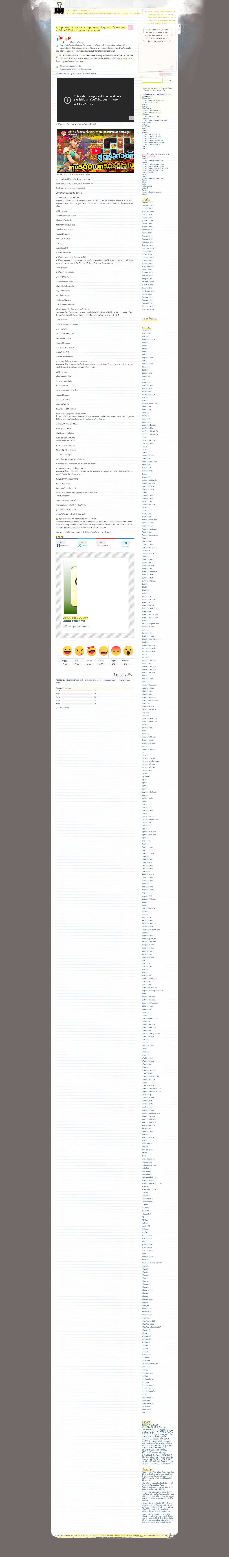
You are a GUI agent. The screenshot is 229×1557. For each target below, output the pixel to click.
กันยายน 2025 (147, 236)
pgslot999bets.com (150, 820)
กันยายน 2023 (147, 297)
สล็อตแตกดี (146, 1330)
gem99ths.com (147, 544)
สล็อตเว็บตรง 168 (148, 1321)
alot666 (145, 398)
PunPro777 (146, 850)
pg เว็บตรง (146, 777)
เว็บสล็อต (145, 1376)
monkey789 (146, 703)
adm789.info (147, 388)
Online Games (147, 740)
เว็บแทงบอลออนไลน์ (149, 1391)
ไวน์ (143, 1413)
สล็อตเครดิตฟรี (147, 1315)
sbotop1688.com (148, 908)
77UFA (144, 361)
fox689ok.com (147, 523)
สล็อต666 (145, 1275)
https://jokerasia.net (151, 144)
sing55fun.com (148, 945)
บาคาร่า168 (146, 1196)
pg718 (144, 783)
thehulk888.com (148, 1024)
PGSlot (144, 804)
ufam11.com (146, 1064)
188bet (144, 346)
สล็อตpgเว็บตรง (147, 1300)
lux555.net (146, 664)
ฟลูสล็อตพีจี (146, 1226)
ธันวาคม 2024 (147, 264)
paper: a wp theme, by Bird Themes (114, 1537)
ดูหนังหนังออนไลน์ (148, 1159)
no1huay (145, 725)
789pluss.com (147, 364)
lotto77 (145, 654)
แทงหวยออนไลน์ (147, 1404)
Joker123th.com (148, 599)
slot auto (146, 963)
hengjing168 (147, 560)
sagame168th (147, 896)
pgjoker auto (147, 798)
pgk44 (144, 801)
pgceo (144, 789)
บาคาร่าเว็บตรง (147, 1202)
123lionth (146, 333)
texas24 (145, 1015)
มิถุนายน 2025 (147, 245)
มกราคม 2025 (147, 261)
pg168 (144, 780)
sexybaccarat (147, 172)
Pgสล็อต (145, 838)
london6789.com (148, 645)
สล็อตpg (145, 1297)
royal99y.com (147, 887)
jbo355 (144, 584)
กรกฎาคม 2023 (147, 303)
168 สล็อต (145, 336)
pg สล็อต (145, 774)
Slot (144, 960)
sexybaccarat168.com (151, 930)
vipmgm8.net (147, 1101)
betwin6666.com (148, 440)
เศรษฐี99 (145, 1394)
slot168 (145, 969)
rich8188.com (147, 878)
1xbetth (145, 128)
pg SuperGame (147, 771)
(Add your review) (62, 708)
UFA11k (144, 1043)
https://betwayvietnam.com (153, 142)
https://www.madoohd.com (152, 160)
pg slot (145, 174)
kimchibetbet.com (149, 609)
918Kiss (145, 370)
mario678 (145, 682)
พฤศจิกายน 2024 (148, 267)
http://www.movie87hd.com (153, 166)
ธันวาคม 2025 (147, 227)
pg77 (144, 786)
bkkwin (144, 450)
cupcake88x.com (148, 483)
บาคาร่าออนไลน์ (147, 1199)
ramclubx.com (147, 865)
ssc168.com (146, 985)
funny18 (145, 130)
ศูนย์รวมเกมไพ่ (147, 1245)
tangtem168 (146, 1009)
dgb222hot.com (148, 486)
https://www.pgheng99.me (152, 178)
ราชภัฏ (144, 1242)
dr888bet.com (147, 495)
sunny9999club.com (150, 1003)
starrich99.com (148, 997)
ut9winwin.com (148, 1086)
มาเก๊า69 (145, 1232)
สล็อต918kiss (147, 1290)
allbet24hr (146, 391)
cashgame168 (147, 471)
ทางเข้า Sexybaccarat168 (152, 1183)
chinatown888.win (149, 480)
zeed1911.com (147, 1131)
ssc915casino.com (149, 988)
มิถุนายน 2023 (147, 306)
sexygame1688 (147, 936)
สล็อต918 (145, 1287)
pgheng (144, 795)
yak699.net (146, 1128)
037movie (145, 330)
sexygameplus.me (149, 939)
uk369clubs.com (148, 1080)
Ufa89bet (145, 1052)
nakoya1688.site (149, 709)
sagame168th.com (149, 899)
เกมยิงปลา (145, 1346)
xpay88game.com (148, 1125)
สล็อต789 (145, 1281)
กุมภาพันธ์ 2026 (148, 221)
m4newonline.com (149, 667)
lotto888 (145, 658)
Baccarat (145, 413)
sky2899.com (147, 954)
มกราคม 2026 (147, 224)
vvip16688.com (148, 1110)
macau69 (145, 676)
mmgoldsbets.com (149, 697)
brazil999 (146, 465)
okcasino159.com (149, 737)
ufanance (145, 1067)
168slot (145, 343)
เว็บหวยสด (145, 1382)
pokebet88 (146, 841)
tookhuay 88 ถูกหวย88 (151, 1034)
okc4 (144, 731)
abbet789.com (147, 385)
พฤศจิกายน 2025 (148, 230)
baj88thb (145, 416)
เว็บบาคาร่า (146, 1367)
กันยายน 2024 (147, 273)
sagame (144, 162)
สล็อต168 (145, 1266)
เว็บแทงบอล (146, 1388)
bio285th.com (147, 443)
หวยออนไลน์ (146, 1342)
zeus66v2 (145, 1135)
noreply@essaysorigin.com (79, 627)
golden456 (146, 550)
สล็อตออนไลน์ (146, 1312)
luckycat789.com (149, 661)
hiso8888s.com (148, 566)
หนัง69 (144, 1333)
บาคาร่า (145, 1193)
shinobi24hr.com (149, 942)
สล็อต (144, 1254)
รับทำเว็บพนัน (147, 1239)
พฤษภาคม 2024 (148, 282)
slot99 (144, 104)
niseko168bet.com (149, 719)
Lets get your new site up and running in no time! (97, 13)
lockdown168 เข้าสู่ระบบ (151, 639)
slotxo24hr (146, 122)
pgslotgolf (146, 826)
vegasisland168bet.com (151, 1089)
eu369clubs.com (148, 505)
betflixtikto (147, 428)
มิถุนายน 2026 (147, 209)
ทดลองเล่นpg (146, 1171)
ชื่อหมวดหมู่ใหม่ (147, 1150)
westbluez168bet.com (151, 1113)
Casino (144, 474)
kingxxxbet (64, 45)
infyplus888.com (149, 581)
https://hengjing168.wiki (153, 100)
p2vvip (144, 746)
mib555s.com (147, 694)
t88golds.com (147, 1006)
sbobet (144, 905)
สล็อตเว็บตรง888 (148, 1324)
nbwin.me (145, 713)
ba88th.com (146, 407)
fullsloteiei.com (149, 529)
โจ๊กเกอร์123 (146, 98)
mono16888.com (148, 706)
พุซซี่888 (145, 1223)
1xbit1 (144, 355)
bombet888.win (148, 456)
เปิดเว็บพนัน (146, 1361)
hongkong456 (147, 569)
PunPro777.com (148, 853)
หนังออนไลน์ (146, 1336)
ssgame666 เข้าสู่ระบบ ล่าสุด (152, 991)
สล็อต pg (145, 1260)
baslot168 (146, 419)
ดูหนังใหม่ (145, 1168)
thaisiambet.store (150, 1018)
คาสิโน (144, 1141)
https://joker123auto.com (153, 164)
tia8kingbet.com (149, 1028)
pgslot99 (145, 813)
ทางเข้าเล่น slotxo (149, 1190)
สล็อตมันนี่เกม (146, 1309)
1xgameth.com (147, 358)
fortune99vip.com (149, 520)
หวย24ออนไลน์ (147, 1339)
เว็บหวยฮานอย (147, 1385)
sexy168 (145, 914)
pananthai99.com (149, 749)
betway (144, 437)
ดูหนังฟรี (145, 188)
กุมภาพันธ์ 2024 (148, 285)
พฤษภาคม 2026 (148, 212)
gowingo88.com (148, 554)
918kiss (145, 158)
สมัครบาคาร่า (147, 1248)
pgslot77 (145, 807)
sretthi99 (146, 982)
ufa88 (144, 1049)
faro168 (145, 190)
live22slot (146, 633)
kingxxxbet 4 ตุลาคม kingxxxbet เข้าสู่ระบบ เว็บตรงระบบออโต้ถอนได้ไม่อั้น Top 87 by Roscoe (91, 29)
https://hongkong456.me (152, 192)
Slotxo (144, 972)
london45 (145, 642)
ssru (144, 994)
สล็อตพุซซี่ (145, 1306)
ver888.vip (146, 1095)
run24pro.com (147, 890)
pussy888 (145, 118)
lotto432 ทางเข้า (149, 648)
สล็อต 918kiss (147, 1257)
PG (143, 752)
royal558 (145, 884)
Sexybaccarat (147, 927)
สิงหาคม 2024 (147, 276)
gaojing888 (146, 541)
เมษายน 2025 (147, 251)
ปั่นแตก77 (145, 1211)
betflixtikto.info (150, 431)
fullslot (145, 180)
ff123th (145, 511)
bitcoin (145, 447)
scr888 (144, 911)
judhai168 (146, 602)
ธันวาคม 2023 (147, 288)
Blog (75, 11)
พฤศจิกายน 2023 (148, 291)
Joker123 (145, 593)
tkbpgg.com (146, 1031)
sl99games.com (148, 957)
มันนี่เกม (145, 1229)
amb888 (144, 401)
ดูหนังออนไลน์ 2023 (149, 1165)
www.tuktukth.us (149, 1119)
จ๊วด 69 (145, 1147)
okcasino (145, 734)
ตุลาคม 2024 (147, 270)
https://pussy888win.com (152, 170)
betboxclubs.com (149, 425)
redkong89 (146, 872)
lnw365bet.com (148, 636)
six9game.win (147, 951)
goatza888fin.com (149, 547)
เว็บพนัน (145, 1370)
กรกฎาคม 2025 (147, 242)
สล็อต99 (145, 1294)
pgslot (144, 146)
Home (68, 11)
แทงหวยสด (146, 1401)
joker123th (146, 596)
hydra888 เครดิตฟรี (149, 572)
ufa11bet (145, 1040)
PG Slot (145, 755)
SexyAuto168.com (149, 924)
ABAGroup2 (146, 382)
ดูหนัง (144, 184)
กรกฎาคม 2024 (147, 279)
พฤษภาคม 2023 (148, 309)
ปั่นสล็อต (145, 1205)
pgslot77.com (147, 810)
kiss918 (145, 132)
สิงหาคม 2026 (147, 202)
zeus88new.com (148, 1138)
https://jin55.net (150, 102)
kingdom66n (146, 612)
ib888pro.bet (147, 575)
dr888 (144, 492)
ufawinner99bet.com (150, 1076)
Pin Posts (136, 13)
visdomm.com (147, 1107)
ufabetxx (145, 1055)
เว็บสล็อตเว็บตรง (148, 1379)
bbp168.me (146, 422)
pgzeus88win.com (149, 832)
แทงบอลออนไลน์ (147, 1398)
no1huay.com (147, 728)
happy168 (145, 557)
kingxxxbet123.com (74, 680)
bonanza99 (146, 459)
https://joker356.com (151, 136)
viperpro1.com (148, 1098)
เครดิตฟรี (145, 1352)
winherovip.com (148, 1116)
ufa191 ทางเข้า (148, 1046)
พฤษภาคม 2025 (148, 248)
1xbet (144, 352)
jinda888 (145, 590)
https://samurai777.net (152, 138)
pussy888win (147, 862)
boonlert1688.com (149, 462)
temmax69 (145, 1012)
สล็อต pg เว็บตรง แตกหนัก (152, 1263)
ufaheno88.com (148, 1061)
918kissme (146, 376)
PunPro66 (145, 844)
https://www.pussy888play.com (155, 168)
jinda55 (145, 587)
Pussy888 (145, 856)
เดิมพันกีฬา (146, 1358)
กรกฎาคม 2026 (147, 205)
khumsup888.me (148, 606)
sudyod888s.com (148, 1000)
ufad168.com (147, 1058)
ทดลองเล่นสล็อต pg (149, 1177)
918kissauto (147, 373)
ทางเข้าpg (145, 1187)
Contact (84, 11)
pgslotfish (146, 823)
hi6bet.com (146, 563)
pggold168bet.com (149, 792)
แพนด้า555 (146, 1407)
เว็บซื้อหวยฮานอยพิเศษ (150, 1364)
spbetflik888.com (149, 979)
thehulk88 (146, 1021)
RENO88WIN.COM (148, 875)
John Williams (74, 621)
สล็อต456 (145, 1269)
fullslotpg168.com (150, 535)
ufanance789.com (149, 1070)
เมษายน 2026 (147, 215)
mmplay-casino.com (150, 700)
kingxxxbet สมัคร (75, 66)
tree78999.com (148, 1037)
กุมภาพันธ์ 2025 (148, 257)
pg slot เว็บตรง (148, 765)
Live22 (144, 630)
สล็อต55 (155, 1453)
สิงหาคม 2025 (147, 239)
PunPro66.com (147, 847)
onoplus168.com (148, 743)
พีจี (143, 1217)
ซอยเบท (144, 1153)
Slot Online (147, 966)
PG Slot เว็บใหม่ (148, 768)
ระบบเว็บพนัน (147, 1235)
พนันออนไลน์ (146, 1214)
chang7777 (146, 477)
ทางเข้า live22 (148, 1180)
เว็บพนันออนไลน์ (147, 1373)
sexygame (145, 933)
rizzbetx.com (147, 881)
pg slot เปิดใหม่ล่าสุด (150, 761)
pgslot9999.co (148, 817)
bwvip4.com (146, 468)
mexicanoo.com (148, 688)
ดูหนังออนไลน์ (147, 186)
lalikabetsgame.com (150, 624)
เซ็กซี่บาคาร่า (146, 1355)
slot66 (144, 106)
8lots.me (145, 367)
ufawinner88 (147, 1073)
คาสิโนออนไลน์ (147, 1144)
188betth (145, 349)
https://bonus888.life (151, 112)
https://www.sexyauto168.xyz (154, 120)
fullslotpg (146, 532)
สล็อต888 (145, 114)
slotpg (144, 124)
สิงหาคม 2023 (147, 300)
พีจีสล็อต (145, 1220)
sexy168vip (146, 917)
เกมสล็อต (145, 1349)
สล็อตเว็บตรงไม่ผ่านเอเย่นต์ (151, 1327)
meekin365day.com (149, 685)
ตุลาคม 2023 (147, 294)
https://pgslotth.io (151, 134)
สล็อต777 (145, 1278)
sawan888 (145, 902)
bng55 (144, 453)
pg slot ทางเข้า (148, 758)
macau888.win (147, 679)
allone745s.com (148, 395)
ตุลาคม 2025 (147, 233)
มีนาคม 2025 (147, 254)
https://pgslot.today (151, 116)
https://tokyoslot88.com (152, 140)
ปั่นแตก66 (145, 1208)
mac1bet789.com (148, 673)
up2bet (144, 1083)
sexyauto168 (147, 920)
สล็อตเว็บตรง (146, 108)
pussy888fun (147, 859)
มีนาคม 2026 (147, 218)
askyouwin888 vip (149, 404)
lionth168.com (148, 627)
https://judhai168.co (151, 110)
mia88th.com (147, 691)
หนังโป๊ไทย (146, 126)
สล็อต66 (145, 1272)
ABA (143, 379)
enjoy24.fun (147, 502)
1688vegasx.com (148, 339)
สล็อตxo (145, 1303)
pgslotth (145, 829)
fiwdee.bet (146, 514)
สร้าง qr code (147, 1251)
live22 (144, 182)
